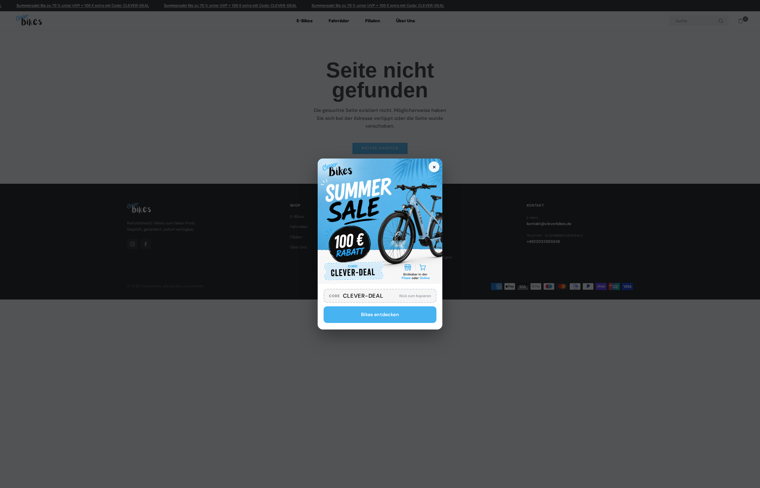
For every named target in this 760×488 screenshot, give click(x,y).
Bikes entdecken (380, 314)
